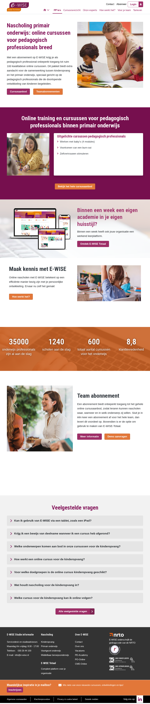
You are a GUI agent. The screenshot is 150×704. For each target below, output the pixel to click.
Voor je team (124, 10)
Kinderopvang (47, 642)
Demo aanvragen (117, 436)
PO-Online (80, 659)
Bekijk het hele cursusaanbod (75, 186)
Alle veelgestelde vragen (73, 611)
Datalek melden (91, 699)
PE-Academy (81, 655)
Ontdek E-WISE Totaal (93, 243)
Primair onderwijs (49, 646)
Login (133, 4)
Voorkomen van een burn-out (75, 147)
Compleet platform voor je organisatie (53, 671)
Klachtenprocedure (42, 699)
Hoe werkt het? (107, 10)
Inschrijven (14, 689)
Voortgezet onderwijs (51, 650)
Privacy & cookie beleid (67, 699)
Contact (110, 4)
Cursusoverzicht (72, 10)
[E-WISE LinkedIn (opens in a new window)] (140, 699)
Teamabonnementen (48, 91)
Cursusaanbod (18, 91)
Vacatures (80, 650)
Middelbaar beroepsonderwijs (55, 655)
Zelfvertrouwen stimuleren (74, 153)
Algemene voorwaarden (17, 699)
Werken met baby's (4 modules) (77, 141)
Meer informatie (89, 436)
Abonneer (121, 4)
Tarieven (137, 10)
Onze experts (90, 10)
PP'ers (57, 10)
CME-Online (81, 664)
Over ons (79, 646)
